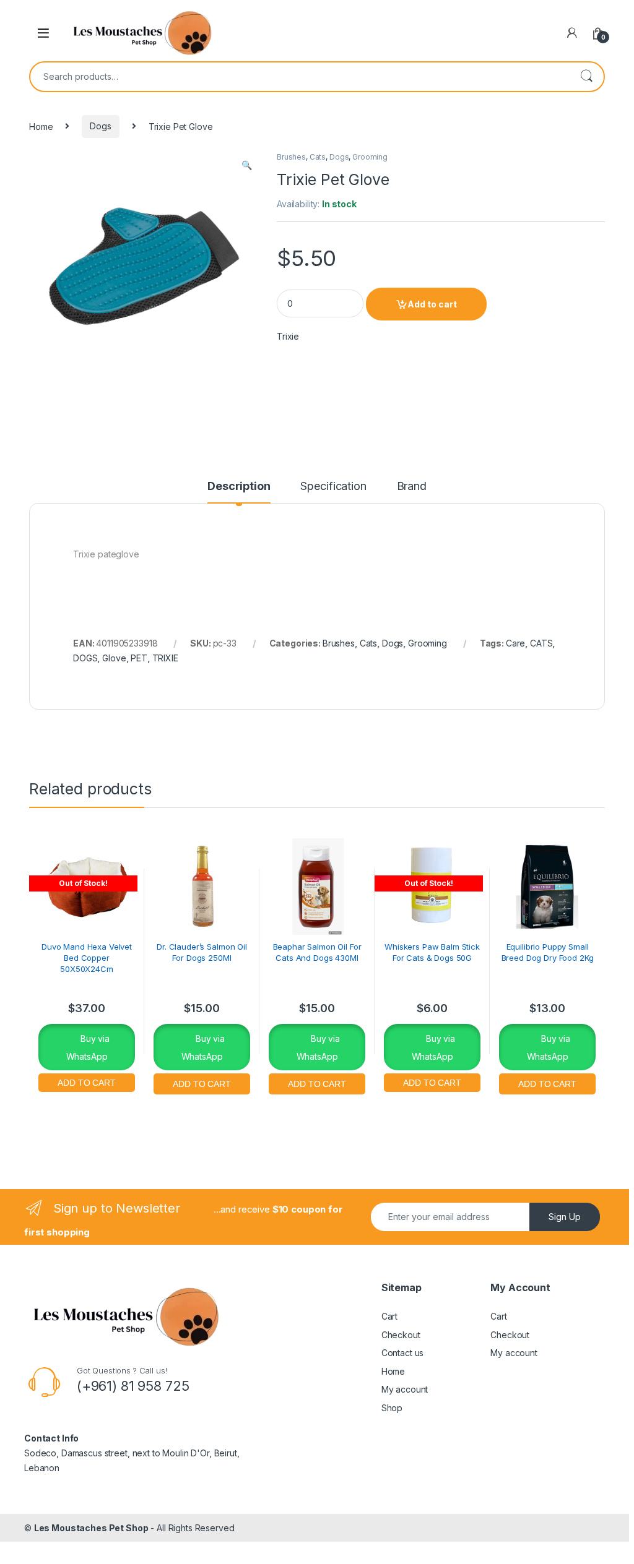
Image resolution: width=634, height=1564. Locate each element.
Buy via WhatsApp (88, 1047)
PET (139, 658)
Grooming (370, 156)
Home (41, 126)
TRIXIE (165, 658)
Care (515, 643)
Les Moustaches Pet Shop (91, 1528)
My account (404, 1389)
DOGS (85, 658)
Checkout (400, 1335)
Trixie (288, 336)
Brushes (291, 156)
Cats (318, 156)
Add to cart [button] (202, 1082)
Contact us (402, 1352)
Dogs (100, 126)
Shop (391, 1408)
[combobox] (299, 76)
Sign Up (565, 1216)
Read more (86, 1081)
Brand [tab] (412, 486)
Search (586, 76)
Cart (389, 1316)
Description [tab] (238, 486)
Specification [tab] (333, 486)
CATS (541, 643)
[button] (246, 165)
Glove (114, 658)
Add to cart (432, 304)
